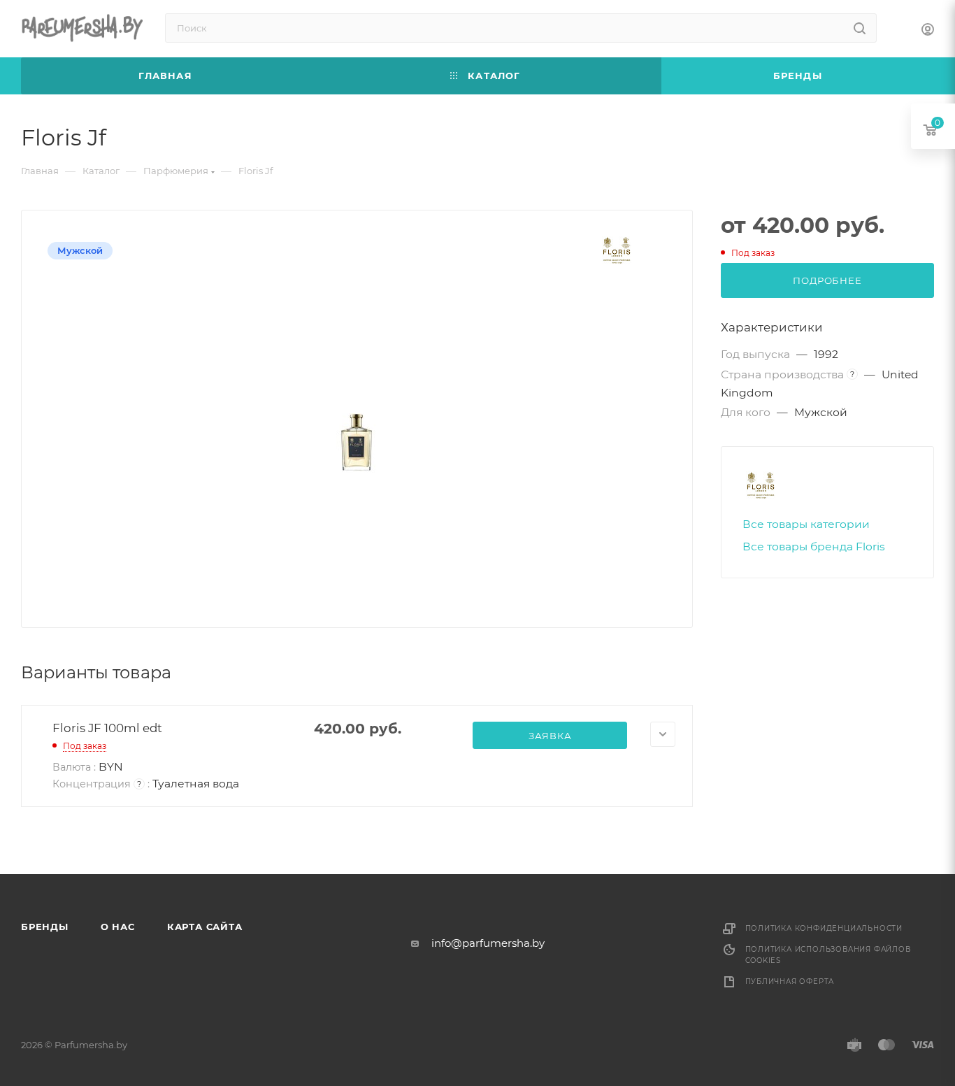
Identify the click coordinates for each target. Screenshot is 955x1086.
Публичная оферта (790, 981)
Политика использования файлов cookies (828, 955)
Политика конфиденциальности (824, 928)
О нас (118, 926)
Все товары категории (806, 524)
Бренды (45, 926)
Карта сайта (205, 926)
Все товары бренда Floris (813, 546)
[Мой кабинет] (927, 31)
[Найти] (859, 28)
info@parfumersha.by (488, 943)
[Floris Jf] (357, 442)
